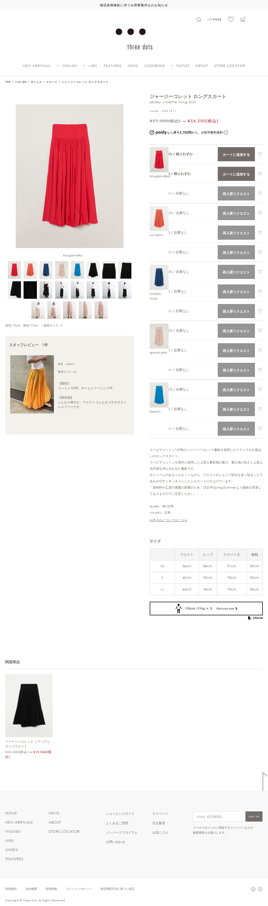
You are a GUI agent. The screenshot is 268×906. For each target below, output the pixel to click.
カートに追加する (236, 154)
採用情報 (51, 888)
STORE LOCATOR (229, 65)
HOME (11, 813)
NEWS (133, 65)
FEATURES (112, 65)
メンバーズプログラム (122, 832)
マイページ (160, 813)
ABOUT (202, 65)
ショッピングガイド (120, 813)
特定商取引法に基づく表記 (117, 888)
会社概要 (31, 888)
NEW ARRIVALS (36, 65)
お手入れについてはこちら (168, 520)
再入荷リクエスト (236, 193)
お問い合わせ (115, 841)
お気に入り (160, 832)
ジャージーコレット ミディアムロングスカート (27, 743)
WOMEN (69, 65)
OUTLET (183, 65)
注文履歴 (158, 823)
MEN (93, 65)
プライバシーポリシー (79, 889)
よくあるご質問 (117, 823)
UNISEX (11, 849)
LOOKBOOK (154, 65)
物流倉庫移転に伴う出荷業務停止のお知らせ (134, 5)
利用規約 (11, 888)
